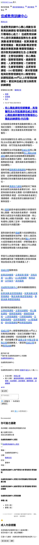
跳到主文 (4, 22)
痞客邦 (22, 370)
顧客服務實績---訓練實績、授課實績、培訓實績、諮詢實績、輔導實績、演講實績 (21, 381)
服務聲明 (22, 516)
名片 (6, 99)
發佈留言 (4, 403)
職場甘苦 (18, 90)
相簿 (6, 94)
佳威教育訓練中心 (14, 16)
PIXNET (9, 514)
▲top (3, 387)
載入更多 (4, 391)
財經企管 (17, 376)
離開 (12, 541)
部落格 (7, 97)
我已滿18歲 (5, 541)
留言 (27, 370)
